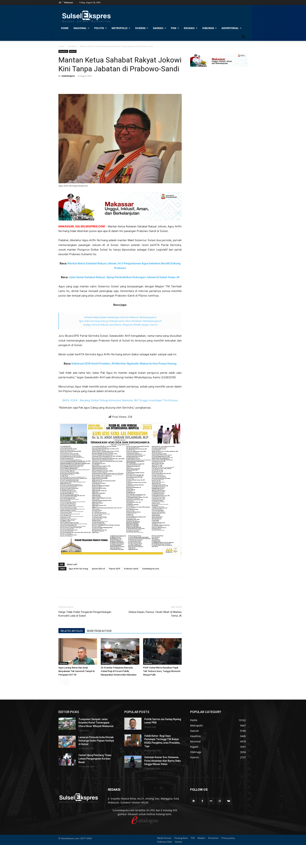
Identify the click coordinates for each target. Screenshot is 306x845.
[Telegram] (86, 83)
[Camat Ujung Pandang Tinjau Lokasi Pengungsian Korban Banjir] (67, 760)
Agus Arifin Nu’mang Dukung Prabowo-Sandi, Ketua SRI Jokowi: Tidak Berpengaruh (120, 321)
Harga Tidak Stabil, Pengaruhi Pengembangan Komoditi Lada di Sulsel (84, 613)
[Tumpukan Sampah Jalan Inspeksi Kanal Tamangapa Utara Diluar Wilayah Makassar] (67, 724)
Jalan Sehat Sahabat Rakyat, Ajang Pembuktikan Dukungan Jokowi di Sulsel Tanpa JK (124, 277)
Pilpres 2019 (114, 568)
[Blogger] (193, 801)
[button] (243, 36)
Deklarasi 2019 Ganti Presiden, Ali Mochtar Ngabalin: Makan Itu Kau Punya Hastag (124, 363)
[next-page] (66, 682)
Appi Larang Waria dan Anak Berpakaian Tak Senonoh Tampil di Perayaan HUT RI (76, 671)
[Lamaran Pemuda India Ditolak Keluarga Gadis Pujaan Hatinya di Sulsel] (67, 742)
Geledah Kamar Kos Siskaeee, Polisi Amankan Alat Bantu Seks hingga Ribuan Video (162, 761)
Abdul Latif (72, 564)
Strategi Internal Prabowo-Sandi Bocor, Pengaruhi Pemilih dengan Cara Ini (120, 324)
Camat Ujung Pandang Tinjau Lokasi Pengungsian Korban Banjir (94, 758)
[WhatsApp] (78, 83)
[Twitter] (70, 83)
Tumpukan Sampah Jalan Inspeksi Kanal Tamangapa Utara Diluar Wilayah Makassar (96, 723)
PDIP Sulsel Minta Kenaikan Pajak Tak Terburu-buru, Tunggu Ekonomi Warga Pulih (161, 671)
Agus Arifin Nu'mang (78, 568)
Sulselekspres (68, 75)
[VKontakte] (228, 801)
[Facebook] (62, 83)
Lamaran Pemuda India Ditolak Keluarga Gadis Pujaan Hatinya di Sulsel (96, 741)
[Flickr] (211, 801)
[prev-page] (60, 682)
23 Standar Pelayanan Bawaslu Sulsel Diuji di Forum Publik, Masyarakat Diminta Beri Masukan (118, 671)
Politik (72, 51)
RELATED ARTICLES (72, 631)
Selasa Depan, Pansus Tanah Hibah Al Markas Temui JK (155, 613)
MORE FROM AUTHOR (99, 631)
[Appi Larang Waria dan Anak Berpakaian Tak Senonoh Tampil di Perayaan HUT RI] (77, 651)
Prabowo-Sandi (131, 568)
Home (61, 46)
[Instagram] (219, 801)
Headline (72, 46)
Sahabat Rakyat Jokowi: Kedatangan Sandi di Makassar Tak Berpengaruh (120, 317)
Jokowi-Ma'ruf (98, 568)
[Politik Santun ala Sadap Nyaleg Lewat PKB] (132, 724)
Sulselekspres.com (150, 568)
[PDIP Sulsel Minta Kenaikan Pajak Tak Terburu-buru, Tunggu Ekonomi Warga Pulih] (162, 651)
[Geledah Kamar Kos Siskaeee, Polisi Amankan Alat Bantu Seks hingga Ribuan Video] (132, 762)
